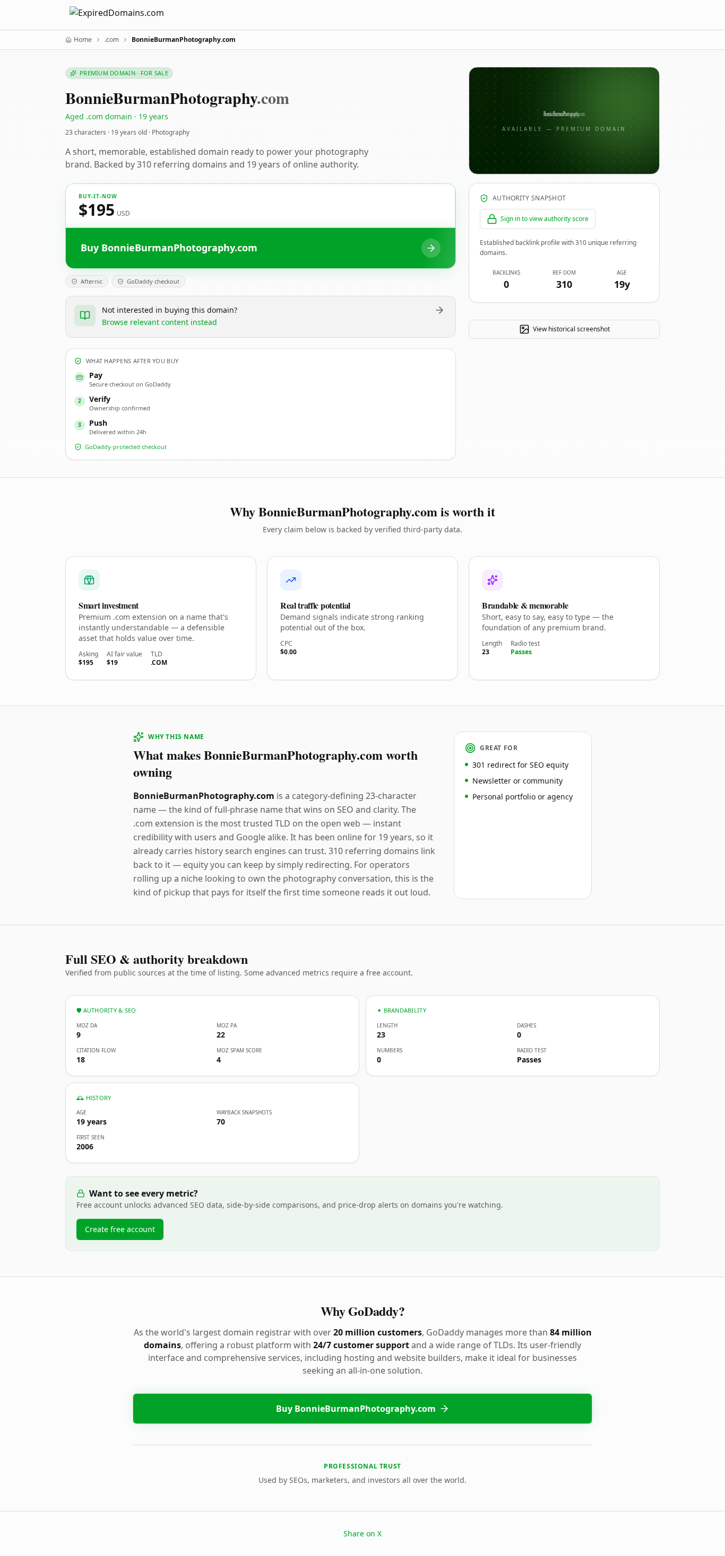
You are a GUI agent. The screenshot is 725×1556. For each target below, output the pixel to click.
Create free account (120, 1229)
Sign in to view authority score (544, 218)
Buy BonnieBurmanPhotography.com (356, 1408)
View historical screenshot (571, 328)
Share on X (362, 1533)
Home (83, 40)
